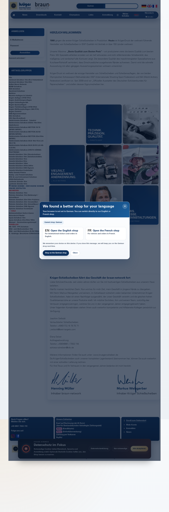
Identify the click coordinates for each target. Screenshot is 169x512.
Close (75, 253)
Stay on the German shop (56, 253)
